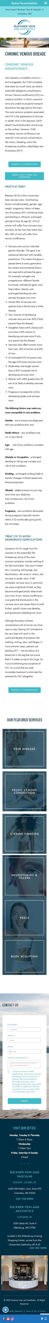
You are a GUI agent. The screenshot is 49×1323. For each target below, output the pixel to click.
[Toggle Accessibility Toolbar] (6, 1310)
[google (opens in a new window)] (8, 1318)
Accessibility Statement (13, 1311)
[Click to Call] (44, 1319)
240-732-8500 (24, 1198)
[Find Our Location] (42, 1319)
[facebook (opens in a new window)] (4, 1318)
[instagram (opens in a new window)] (12, 1318)
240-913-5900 (37, 1248)
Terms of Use (31, 1311)
